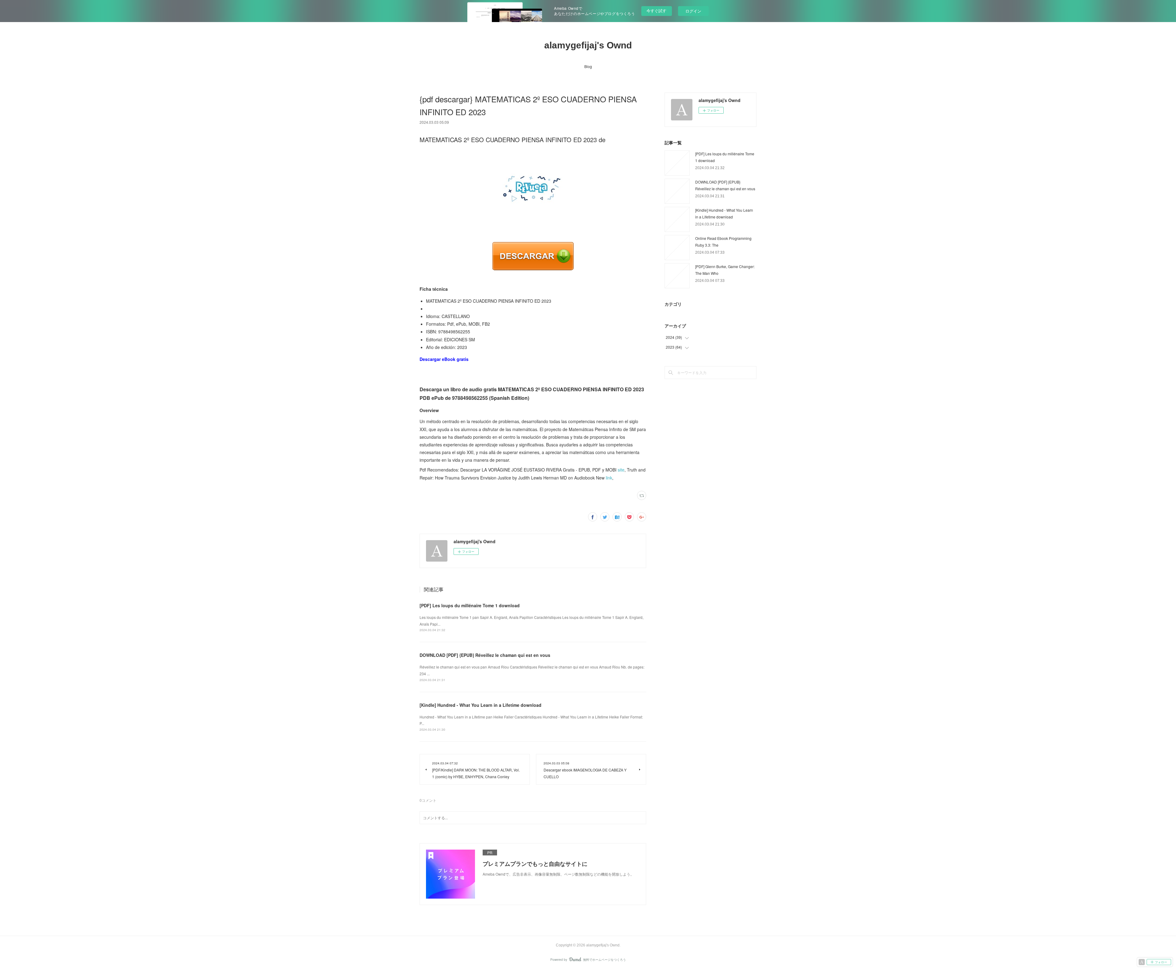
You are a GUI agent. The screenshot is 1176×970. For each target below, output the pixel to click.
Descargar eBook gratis (444, 359)
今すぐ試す (656, 10)
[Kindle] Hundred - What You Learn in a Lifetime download (480, 705)
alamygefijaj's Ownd (588, 45)
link (609, 478)
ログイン (693, 11)
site (621, 470)
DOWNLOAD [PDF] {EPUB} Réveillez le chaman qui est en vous (485, 655)
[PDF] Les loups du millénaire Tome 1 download (470, 605)
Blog (588, 66)
